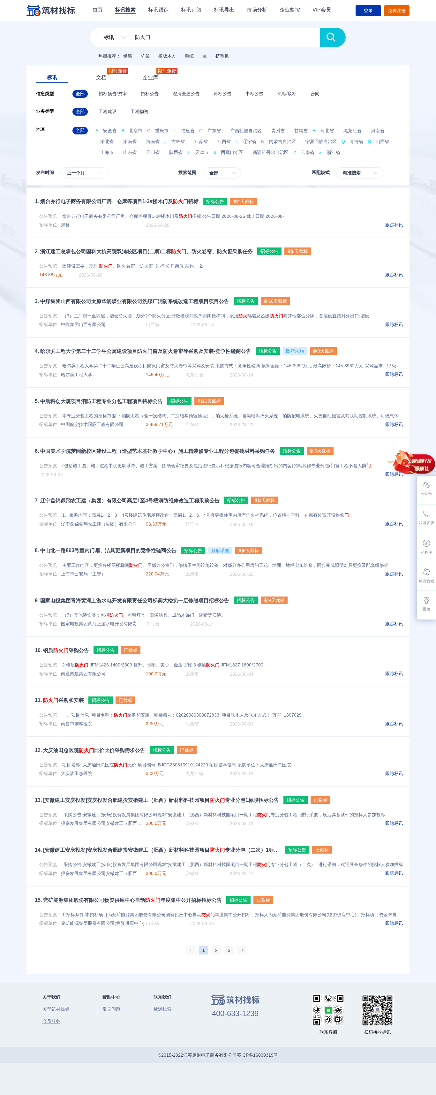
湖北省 (107, 141)
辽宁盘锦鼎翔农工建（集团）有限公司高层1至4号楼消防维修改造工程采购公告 (127, 500)
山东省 (130, 152)
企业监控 (290, 9)
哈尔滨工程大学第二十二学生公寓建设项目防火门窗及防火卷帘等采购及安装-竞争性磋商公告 (143, 351)
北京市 (135, 130)
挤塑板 (222, 55)
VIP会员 (321, 9)
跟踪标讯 (394, 224)
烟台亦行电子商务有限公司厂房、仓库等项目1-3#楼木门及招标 (117, 201)
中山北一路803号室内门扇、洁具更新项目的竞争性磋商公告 (106, 550)
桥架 (145, 55)
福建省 (187, 130)
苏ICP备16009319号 (257, 1055)
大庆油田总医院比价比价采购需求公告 (90, 750)
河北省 (327, 130)
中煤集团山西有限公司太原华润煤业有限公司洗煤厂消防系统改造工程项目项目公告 (132, 301)
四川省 (153, 152)
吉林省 (178, 141)
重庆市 (162, 130)
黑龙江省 (352, 130)
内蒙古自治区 (282, 141)
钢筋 (127, 55)
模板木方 (167, 55)
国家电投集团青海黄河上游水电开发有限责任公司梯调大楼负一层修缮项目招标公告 (132, 600)
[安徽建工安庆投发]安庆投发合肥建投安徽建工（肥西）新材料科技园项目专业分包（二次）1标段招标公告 (158, 850)
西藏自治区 (232, 152)
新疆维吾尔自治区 (271, 152)
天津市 (201, 152)
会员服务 (51, 1021)
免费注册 (397, 10)
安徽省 (110, 130)
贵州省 (278, 130)
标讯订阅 (191, 9)
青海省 (356, 141)
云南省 (307, 152)
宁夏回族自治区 (321, 141)
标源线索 (162, 1009)
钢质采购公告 (62, 650)
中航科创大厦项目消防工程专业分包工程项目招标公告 (99, 401)
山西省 (382, 141)
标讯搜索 (125, 9)
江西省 (224, 141)
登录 (368, 10)
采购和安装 (59, 700)
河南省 (377, 130)
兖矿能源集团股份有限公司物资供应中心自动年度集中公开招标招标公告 (128, 900)
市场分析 (257, 9)
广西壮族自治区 (246, 130)
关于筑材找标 (55, 1009)
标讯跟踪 (158, 9)
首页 (98, 9)
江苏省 (201, 141)
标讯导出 (224, 9)
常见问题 (111, 1009)
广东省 (214, 130)
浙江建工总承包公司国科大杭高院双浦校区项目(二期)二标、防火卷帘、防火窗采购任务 (144, 251)
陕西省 (176, 152)
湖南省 (130, 141)
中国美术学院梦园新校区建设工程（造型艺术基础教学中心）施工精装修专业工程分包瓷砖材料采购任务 (155, 451)
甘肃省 (301, 130)
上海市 (107, 152)
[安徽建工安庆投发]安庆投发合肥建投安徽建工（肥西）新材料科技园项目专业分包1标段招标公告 (157, 800)
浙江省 (333, 152)
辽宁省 (249, 141)
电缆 (189, 55)
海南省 (153, 141)
